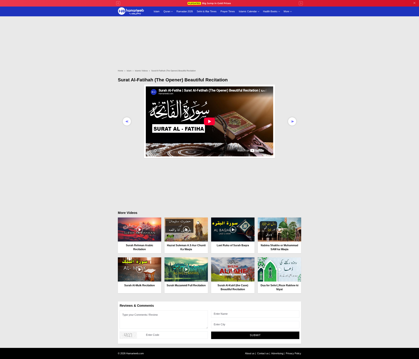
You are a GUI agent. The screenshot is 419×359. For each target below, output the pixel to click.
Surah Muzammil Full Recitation (186, 285)
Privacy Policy (293, 353)
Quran (167, 11)
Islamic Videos (141, 71)
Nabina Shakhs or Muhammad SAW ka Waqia (279, 247)
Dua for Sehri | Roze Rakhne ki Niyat (279, 287)
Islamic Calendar (248, 11)
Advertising (277, 353)
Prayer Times (227, 11)
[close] (414, 3)
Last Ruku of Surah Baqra (233, 245)
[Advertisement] (209, 183)
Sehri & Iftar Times (207, 11)
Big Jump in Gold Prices (210, 3)
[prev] (118, 3)
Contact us (263, 353)
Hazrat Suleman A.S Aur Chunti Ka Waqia (186, 247)
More (286, 11)
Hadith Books (270, 11)
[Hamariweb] (131, 11)
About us (250, 353)
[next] (301, 3)
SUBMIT (255, 335)
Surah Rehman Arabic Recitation (139, 247)
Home (120, 71)
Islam (157, 11)
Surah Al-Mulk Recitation (139, 285)
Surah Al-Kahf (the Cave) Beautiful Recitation (233, 287)
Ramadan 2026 (184, 11)
